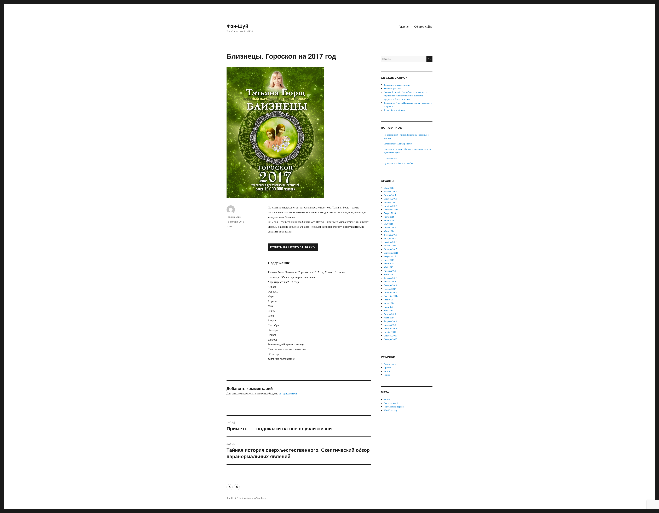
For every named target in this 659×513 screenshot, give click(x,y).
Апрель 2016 (390, 227)
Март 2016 (389, 231)
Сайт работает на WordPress (252, 497)
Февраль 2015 (390, 277)
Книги (229, 226)
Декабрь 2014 (390, 285)
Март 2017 (389, 187)
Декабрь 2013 (390, 328)
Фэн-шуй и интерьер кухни (397, 84)
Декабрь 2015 (390, 241)
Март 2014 (389, 317)
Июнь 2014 (389, 306)
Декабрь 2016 (390, 198)
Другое (387, 367)
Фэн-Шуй (237, 25)
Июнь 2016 (389, 220)
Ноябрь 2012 (390, 332)
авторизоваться (288, 393)
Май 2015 (388, 267)
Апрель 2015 (390, 270)
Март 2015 (389, 274)
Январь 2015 (390, 281)
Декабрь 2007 (390, 335)
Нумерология (390, 157)
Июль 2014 (389, 303)
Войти (387, 399)
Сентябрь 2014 (391, 296)
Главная (404, 26)
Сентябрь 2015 (391, 252)
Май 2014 (388, 310)
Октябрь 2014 (390, 292)
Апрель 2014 (390, 314)
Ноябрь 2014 (390, 288)
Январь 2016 (390, 238)
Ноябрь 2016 (390, 202)
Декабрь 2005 (390, 339)
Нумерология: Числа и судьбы (398, 163)
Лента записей (391, 403)
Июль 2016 (389, 216)
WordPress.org (390, 410)
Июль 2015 (389, 259)
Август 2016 (390, 213)
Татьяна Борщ (234, 216)
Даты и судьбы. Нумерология (398, 143)
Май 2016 (388, 223)
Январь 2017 (390, 195)
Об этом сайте (423, 26)
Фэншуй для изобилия (394, 110)
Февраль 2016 (390, 234)
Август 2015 (390, 256)
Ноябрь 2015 (390, 245)
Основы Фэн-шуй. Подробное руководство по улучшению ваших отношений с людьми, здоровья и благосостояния (406, 95)
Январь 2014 (390, 324)
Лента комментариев (394, 406)
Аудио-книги (390, 363)
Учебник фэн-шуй (392, 88)
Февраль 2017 (390, 191)
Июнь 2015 (389, 263)
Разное (387, 374)
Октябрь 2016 (390, 205)
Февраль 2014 (390, 321)
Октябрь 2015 (390, 249)
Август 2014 (390, 299)
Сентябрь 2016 (391, 209)
